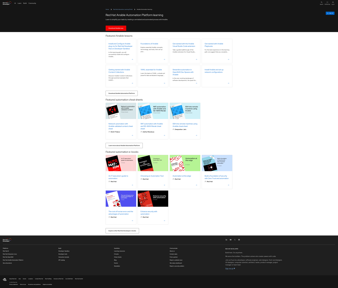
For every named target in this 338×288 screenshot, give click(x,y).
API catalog (61, 260)
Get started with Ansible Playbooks (214, 45)
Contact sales (173, 254)
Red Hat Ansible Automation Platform (13, 260)
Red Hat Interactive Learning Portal (122, 9)
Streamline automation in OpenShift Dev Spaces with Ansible (183, 72)
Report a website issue (176, 260)
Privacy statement (13, 284)
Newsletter (117, 266)
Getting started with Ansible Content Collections (119, 70)
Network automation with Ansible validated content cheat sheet (121, 126)
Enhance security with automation (149, 212)
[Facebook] (239, 240)
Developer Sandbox (63, 251)
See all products (7, 263)
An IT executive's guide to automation (118, 177)
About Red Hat (12, 278)
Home (107, 9)
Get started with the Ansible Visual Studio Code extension (184, 45)
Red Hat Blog (48, 278)
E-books (116, 254)
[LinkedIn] (226, 240)
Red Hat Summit (79, 278)
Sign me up (229, 268)
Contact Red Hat (39, 278)
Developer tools (62, 254)
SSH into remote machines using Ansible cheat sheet (185, 125)
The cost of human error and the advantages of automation (121, 212)
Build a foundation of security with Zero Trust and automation (217, 177)
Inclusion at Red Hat (58, 278)
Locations (30, 278)
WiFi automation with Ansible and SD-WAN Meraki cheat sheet (152, 126)
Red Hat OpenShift (8, 257)
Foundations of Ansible (149, 44)
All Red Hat (327, 4)
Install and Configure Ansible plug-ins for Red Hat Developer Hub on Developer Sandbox (120, 46)
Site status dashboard (176, 263)
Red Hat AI (6, 251)
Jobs (19, 278)
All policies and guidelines (34, 284)
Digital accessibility (47, 284)
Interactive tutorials (63, 257)
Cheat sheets (117, 257)
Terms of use (23, 284)
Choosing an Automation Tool (152, 176)
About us (172, 251)
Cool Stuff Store (69, 278)
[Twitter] (235, 240)
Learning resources (119, 251)
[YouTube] (231, 240)
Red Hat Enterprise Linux (10, 254)
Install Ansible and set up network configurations (214, 70)
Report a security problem (177, 266)
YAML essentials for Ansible (151, 69)
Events (116, 263)
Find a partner (174, 257)
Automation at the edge (182, 176)
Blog (115, 260)
